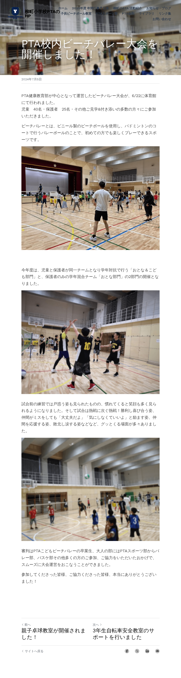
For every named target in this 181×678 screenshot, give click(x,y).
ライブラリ (146, 13)
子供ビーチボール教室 (76, 13)
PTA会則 (128, 13)
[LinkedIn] (147, 651)
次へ (96, 624)
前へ (28, 624)
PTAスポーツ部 (107, 13)
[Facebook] (127, 651)
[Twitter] (137, 651)
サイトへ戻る (34, 651)
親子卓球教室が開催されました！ (53, 633)
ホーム (63, 8)
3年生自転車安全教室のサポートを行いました (124, 633)
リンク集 (165, 13)
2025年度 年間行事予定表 (90, 8)
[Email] (157, 651)
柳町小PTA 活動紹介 (127, 8)
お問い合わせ (162, 19)
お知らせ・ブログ (158, 8)
